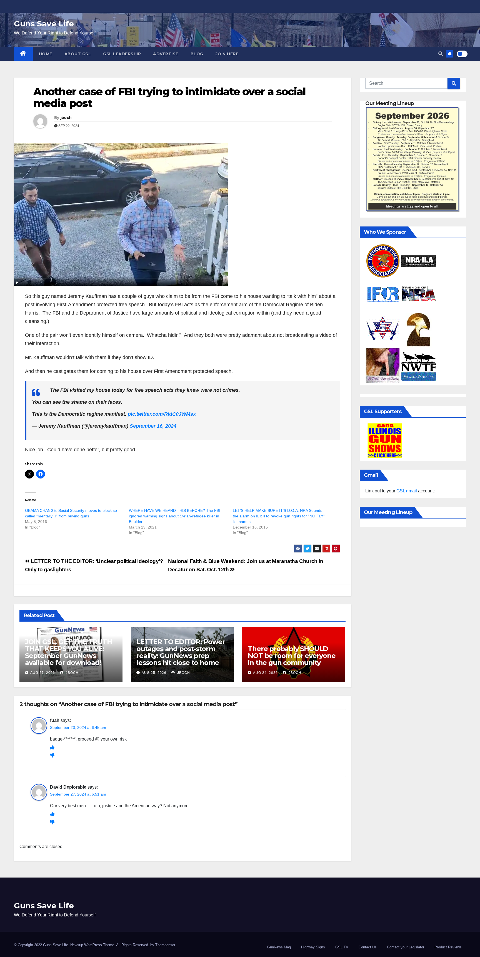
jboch (66, 117)
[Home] (23, 54)
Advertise (165, 53)
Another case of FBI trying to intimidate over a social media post (169, 97)
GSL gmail (406, 491)
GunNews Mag (279, 947)
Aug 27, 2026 (42, 673)
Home (45, 53)
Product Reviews (448, 947)
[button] (440, 53)
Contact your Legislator (405, 947)
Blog (197, 53)
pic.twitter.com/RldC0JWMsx (162, 414)
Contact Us (368, 947)
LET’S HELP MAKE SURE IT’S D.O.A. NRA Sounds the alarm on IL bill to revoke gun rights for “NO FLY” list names (279, 516)
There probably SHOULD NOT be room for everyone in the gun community (291, 656)
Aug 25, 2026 (154, 673)
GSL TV (341, 947)
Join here (227, 53)
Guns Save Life (44, 23)
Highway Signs (313, 947)
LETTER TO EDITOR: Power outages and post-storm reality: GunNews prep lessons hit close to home (180, 652)
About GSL (77, 53)
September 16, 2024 (153, 426)
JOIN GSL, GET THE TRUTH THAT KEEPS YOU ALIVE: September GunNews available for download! (68, 652)
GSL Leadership (122, 53)
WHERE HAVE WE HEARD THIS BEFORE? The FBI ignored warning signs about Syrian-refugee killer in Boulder (174, 516)
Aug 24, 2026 (265, 673)
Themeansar (165, 945)
